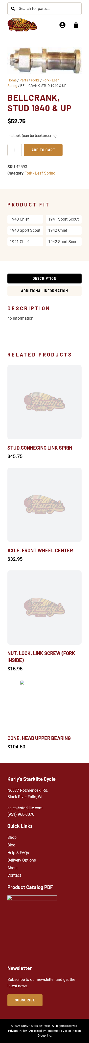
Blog (11, 845)
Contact (14, 875)
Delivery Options (21, 860)
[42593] (44, 60)
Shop (12, 837)
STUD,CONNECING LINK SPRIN (39, 448)
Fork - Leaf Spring (39, 173)
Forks (35, 80)
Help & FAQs (18, 852)
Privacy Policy (17, 1031)
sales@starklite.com (25, 808)
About (12, 867)
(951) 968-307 (19, 814)
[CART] (76, 24)
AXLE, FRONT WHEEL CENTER (40, 550)
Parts (24, 80)
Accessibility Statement (44, 1031)
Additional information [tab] (44, 291)
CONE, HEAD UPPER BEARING (39, 738)
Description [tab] (44, 278)
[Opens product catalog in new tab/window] (32, 927)
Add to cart (43, 150)
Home (12, 80)
